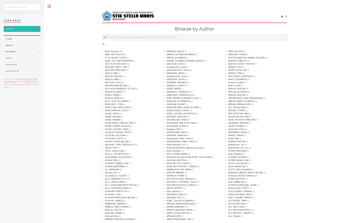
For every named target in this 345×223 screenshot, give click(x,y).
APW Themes (31, 81)
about (10, 45)
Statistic (12, 71)
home (9, 39)
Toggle (49, 6)
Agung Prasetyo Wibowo (21, 84)
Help (9, 58)
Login (9, 29)
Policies (11, 65)
